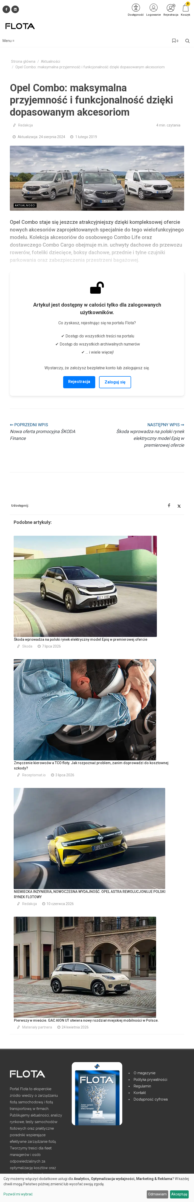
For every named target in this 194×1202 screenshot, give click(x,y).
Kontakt (140, 1093)
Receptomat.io (34, 775)
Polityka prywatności (150, 1080)
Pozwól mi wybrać (18, 1194)
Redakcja (25, 125)
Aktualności (50, 61)
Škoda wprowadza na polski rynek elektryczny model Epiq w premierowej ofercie (80, 639)
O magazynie (144, 1073)
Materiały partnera (37, 1027)
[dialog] (97, 1188)
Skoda (27, 646)
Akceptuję (179, 1194)
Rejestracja (79, 381)
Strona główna (23, 61)
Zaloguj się (115, 382)
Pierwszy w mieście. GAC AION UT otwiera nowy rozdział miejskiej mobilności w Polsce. (86, 1020)
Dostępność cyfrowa (151, 1099)
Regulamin (142, 1086)
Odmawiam (157, 1194)
